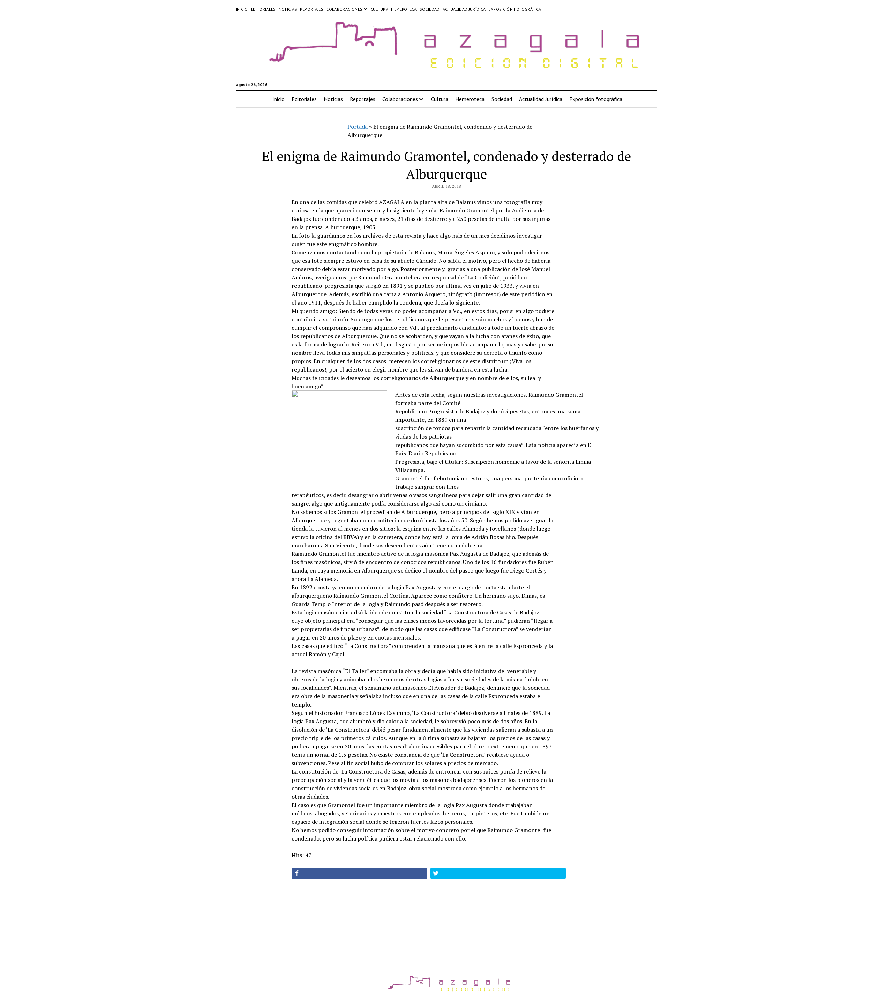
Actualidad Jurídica (464, 9)
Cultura (379, 9)
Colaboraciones (344, 9)
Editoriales (263, 9)
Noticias (288, 9)
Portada (357, 126)
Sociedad (430, 9)
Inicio (242, 9)
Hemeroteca (404, 9)
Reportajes (312, 9)
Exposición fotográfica (514, 9)
